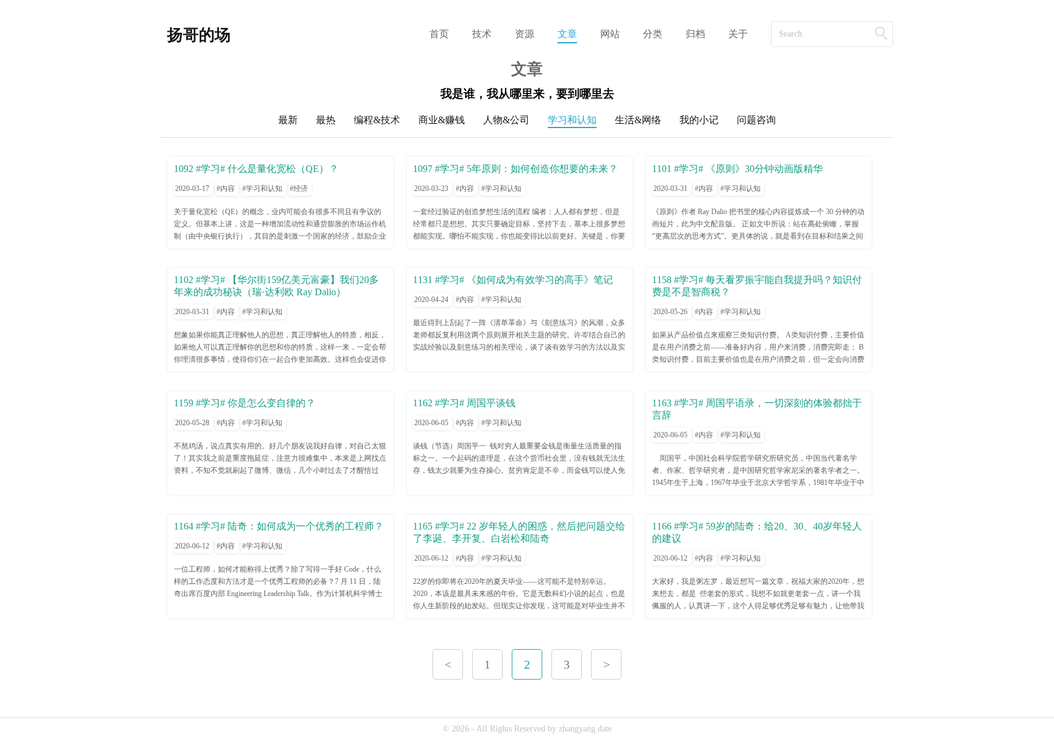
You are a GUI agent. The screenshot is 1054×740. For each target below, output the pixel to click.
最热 (325, 120)
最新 (288, 120)
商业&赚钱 (441, 120)
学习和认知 (572, 120)
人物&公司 (506, 120)
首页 (439, 34)
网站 (610, 34)
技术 (482, 34)
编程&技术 (377, 120)
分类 (652, 34)
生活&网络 (638, 120)
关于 (738, 34)
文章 (567, 34)
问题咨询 (756, 120)
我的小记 (699, 120)
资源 (524, 34)
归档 (695, 34)
